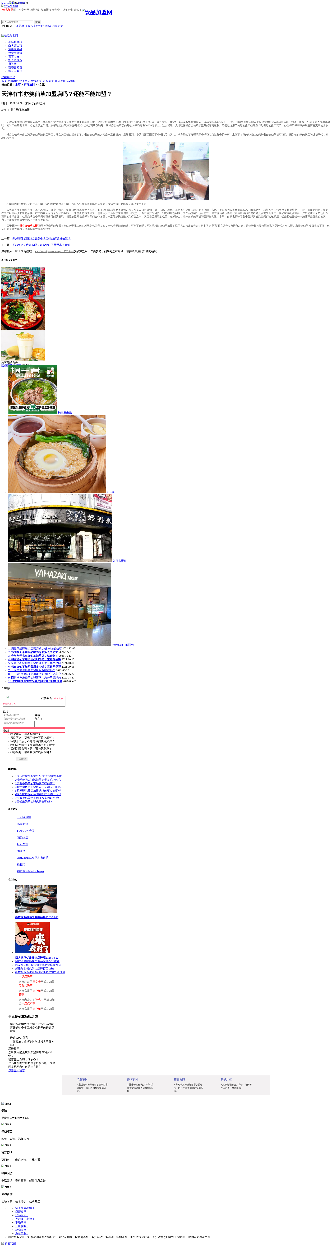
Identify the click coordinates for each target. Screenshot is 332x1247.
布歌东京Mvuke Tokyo (38, 25)
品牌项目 (13, 81)
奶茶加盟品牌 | (24, 1207)
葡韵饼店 (22, 837)
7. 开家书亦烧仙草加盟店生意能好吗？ (31, 670)
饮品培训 (36, 81)
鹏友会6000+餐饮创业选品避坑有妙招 (38, 964)
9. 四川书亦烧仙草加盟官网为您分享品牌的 (34, 677)
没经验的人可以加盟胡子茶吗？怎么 (38, 779)
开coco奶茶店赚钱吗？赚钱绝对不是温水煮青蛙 (41, 244)
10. (35, 681)
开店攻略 (60, 81)
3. (33, 655)
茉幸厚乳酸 (15, 49)
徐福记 (21, 864)
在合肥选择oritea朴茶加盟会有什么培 (38, 794)
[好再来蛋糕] (60, 560)
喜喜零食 (13, 56)
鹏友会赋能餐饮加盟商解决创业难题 (37, 961)
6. (34, 666)
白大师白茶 (15, 45)
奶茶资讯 (24, 81)
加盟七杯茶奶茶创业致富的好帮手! (37, 797)
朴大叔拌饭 (15, 60)
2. (33, 652)
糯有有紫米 (15, 71)
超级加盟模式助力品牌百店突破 (34, 968)
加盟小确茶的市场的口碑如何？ (35, 783)
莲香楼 (21, 850)
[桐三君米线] (32, 412)
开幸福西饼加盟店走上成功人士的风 (38, 787)
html (3, 3)
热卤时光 (57, 25)
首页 (4, 81)
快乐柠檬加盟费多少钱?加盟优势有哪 (38, 776)
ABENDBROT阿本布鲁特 (32, 857)
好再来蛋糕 (120, 560)
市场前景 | (21, 1222)
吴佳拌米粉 (15, 42)
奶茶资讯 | (21, 1211)
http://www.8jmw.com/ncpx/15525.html (54, 251)
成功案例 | (21, 1229)
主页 (18, 84)
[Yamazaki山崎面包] (59, 644)
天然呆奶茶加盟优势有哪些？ (34, 801)
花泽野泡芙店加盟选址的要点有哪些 (38, 790)
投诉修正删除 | (24, 1218)
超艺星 (20, 25)
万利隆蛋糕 (24, 817)
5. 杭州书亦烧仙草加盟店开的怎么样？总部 (34, 663)
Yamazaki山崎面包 (123, 644)
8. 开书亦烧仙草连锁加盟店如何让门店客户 (34, 673)
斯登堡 (12, 63)
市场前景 (48, 81)
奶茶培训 (29, 84)
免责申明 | (21, 1233)
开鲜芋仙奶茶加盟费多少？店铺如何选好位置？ (41, 238)
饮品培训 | (21, 1215)
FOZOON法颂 (25, 830)
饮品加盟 (7, 9)
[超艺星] (57, 492)
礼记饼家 (22, 844)
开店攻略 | (21, 1226)
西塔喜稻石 (15, 67)
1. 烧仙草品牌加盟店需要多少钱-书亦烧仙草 (35, 648)
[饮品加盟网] (9, 35)
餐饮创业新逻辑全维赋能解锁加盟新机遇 (40, 972)
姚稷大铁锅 (15, 52)
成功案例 (71, 81)
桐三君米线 (65, 412)
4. (34, 659)
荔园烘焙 (22, 823)
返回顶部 (10, 1243)
